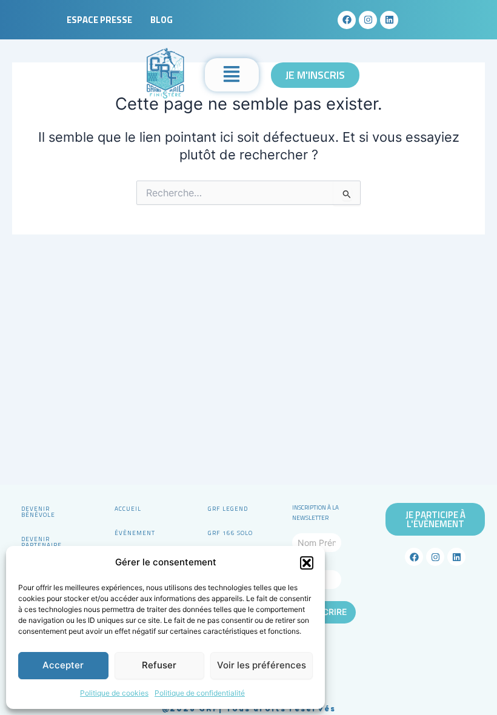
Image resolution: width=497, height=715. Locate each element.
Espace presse (99, 20)
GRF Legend (228, 508)
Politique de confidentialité (200, 692)
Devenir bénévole (38, 511)
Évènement (135, 532)
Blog (161, 20)
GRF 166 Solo (230, 532)
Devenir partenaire (41, 542)
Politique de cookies (114, 692)
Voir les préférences (261, 665)
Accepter (63, 665)
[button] (307, 563)
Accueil (128, 508)
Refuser (159, 665)
